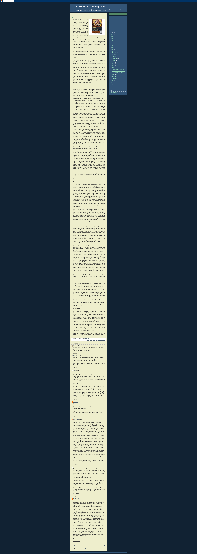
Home (89, 545)
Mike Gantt (75, 355)
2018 (112, 38)
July (113, 62)
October (114, 56)
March (113, 74)
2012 (112, 49)
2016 (112, 42)
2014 (112, 45)
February (114, 76)
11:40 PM (75, 496)
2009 (112, 82)
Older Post (104, 545)
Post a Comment (76, 541)
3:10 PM (75, 399)
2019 (112, 36)
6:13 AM (75, 353)
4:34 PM (75, 538)
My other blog (114, 92)
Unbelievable (102, 340)
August (114, 60)
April (113, 67)
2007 (112, 86)
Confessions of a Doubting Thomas (90, 6)
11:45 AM (75, 464)
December (114, 52)
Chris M (75, 345)
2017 (112, 40)
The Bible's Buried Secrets (118, 69)
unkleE (75, 467)
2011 (112, 51)
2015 (112, 44)
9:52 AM (75, 367)
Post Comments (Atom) (82, 548)
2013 (112, 47)
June (113, 63)
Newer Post (73, 545)
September (114, 58)
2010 (112, 80)
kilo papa (75, 402)
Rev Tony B (76, 419)
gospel (97, 340)
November (114, 54)
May (113, 65)
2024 (112, 34)
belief (88, 340)
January (114, 78)
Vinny (74, 370)
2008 (112, 84)
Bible (91, 340)
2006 (112, 88)
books (94, 340)
